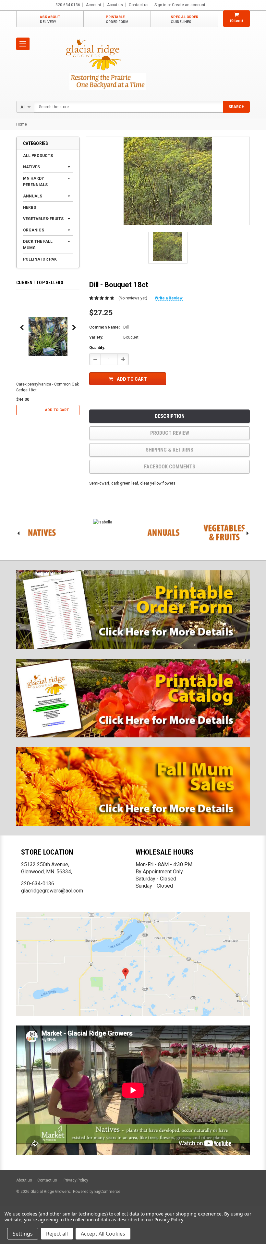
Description (170, 416)
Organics (33, 230)
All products (38, 155)
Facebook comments (169, 467)
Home (21, 124)
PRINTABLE (117, 19)
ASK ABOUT (50, 19)
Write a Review (169, 298)
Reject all (57, 1233)
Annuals (32, 196)
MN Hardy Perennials (35, 181)
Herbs (29, 207)
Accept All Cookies (103, 1233)
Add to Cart (57, 410)
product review (169, 433)
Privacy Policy (76, 1180)
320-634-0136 (37, 883)
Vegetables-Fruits (43, 219)
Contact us (139, 5)
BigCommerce (106, 1191)
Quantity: (97, 347)
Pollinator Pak (40, 259)
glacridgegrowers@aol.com (52, 891)
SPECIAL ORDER (184, 19)
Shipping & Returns (169, 450)
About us (115, 5)
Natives (31, 167)
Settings (23, 1233)
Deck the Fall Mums (38, 244)
